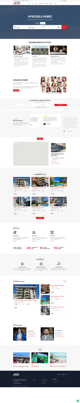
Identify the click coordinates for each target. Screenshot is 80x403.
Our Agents (43, 383)
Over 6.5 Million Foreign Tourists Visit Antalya (21, 366)
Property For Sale (44, 379)
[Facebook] (62, 374)
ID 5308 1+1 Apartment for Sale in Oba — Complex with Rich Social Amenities (39, 187)
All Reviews (40, 138)
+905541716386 (58, 335)
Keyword (15, 26)
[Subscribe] (66, 381)
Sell (32, 3)
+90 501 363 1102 (55, 161)
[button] (14, 128)
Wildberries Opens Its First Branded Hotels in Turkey (58, 366)
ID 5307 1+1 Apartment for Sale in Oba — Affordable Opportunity (21, 207)
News (55, 3)
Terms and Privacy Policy (43, 107)
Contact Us (34, 380)
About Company (16, 90)
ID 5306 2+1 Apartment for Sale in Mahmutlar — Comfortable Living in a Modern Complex (38, 207)
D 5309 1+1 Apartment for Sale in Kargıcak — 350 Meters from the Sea (21, 187)
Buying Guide (41, 3)
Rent (36, 3)
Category (44, 26)
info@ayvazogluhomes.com (57, 163)
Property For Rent (44, 380)
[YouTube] (64, 374)
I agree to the (41, 107)
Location (29, 26)
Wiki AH (51, 3)
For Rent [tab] (37, 23)
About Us (46, 3)
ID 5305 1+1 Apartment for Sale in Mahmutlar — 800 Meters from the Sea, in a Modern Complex (58, 207)
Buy (29, 3)
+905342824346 (31, 334)
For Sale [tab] (42, 23)
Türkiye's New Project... (35, 366)
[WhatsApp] (30, 0)
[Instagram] (66, 374)
